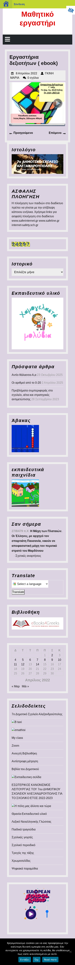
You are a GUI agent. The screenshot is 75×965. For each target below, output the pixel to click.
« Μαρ (16, 686)
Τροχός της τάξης (23, 852)
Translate (18, 592)
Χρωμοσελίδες (21, 860)
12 (22, 664)
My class (17, 737)
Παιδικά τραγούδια (23, 829)
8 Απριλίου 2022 (26, 73)
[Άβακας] (25, 438)
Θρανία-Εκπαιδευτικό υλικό (29, 813)
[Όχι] (70, 952)
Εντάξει (24, 959)
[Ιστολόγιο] (37, 163)
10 (59, 659)
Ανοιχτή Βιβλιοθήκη (24, 753)
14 (37, 664)
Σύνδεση (19, 4)
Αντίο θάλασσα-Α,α (24, 374)
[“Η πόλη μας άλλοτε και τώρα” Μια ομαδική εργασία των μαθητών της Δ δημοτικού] (31, 805)
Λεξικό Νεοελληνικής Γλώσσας (31, 821)
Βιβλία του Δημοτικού (25, 769)
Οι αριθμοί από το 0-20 (26, 382)
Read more (50, 959)
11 (15, 664)
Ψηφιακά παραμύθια (25, 868)
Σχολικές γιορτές (22, 837)
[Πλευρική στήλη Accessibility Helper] (70, 10)
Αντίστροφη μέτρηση (25, 761)
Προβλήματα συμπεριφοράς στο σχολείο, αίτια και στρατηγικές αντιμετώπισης (32, 395)
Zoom (15, 745)
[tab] (7, 39)
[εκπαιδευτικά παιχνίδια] (25, 492)
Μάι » (25, 686)
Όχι (37, 959)
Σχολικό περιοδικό (23, 845)
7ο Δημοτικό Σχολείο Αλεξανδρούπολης (37, 714)
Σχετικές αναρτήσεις (28, 555)
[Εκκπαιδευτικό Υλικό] (37, 323)
